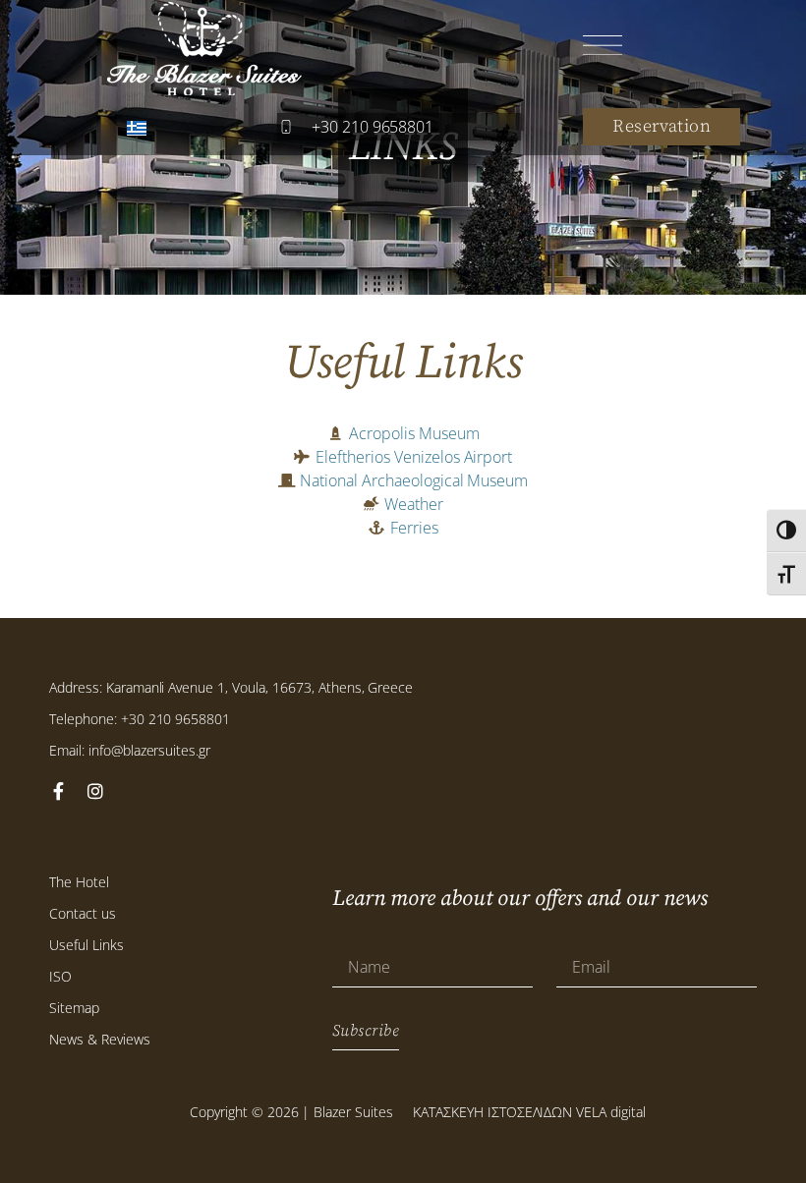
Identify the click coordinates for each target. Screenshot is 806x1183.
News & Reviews (99, 1039)
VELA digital (611, 1111)
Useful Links (86, 944)
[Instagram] (95, 791)
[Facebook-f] (58, 791)
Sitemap (74, 1007)
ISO (60, 976)
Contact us (82, 913)
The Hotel (79, 882)
